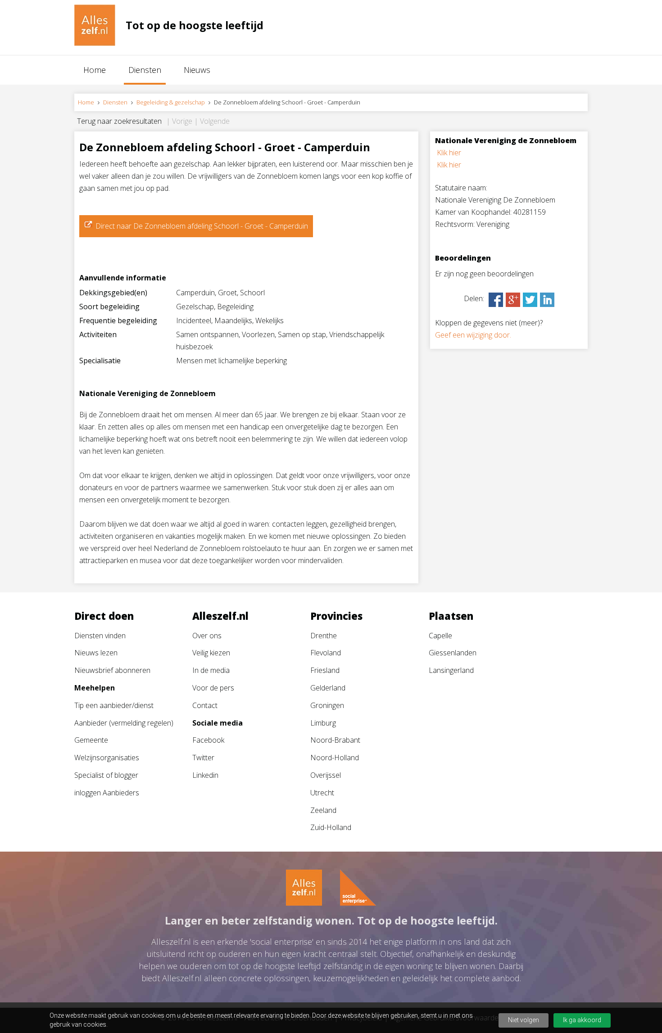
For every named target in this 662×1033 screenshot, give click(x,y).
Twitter (203, 757)
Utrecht (322, 793)
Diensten (144, 69)
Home (94, 69)
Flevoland (325, 653)
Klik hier (449, 153)
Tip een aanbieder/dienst (114, 705)
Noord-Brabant (335, 740)
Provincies (336, 616)
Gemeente (91, 740)
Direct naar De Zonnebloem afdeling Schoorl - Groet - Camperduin (201, 226)
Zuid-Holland (330, 827)
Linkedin (205, 775)
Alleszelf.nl (220, 616)
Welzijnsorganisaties (106, 757)
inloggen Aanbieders (106, 793)
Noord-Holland (334, 757)
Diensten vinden (100, 636)
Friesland (325, 670)
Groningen (327, 705)
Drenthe (323, 636)
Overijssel (325, 775)
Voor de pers (213, 688)
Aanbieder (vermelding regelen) (123, 723)
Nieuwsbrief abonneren (112, 670)
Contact (205, 705)
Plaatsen (451, 616)
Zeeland (323, 810)
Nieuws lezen (96, 653)
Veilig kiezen (211, 653)
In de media (211, 670)
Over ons (207, 636)
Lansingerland (451, 670)
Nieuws (197, 69)
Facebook (208, 740)
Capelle (440, 636)
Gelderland (327, 688)
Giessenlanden (452, 653)
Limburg (323, 723)
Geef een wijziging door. (473, 335)
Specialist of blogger (106, 775)
